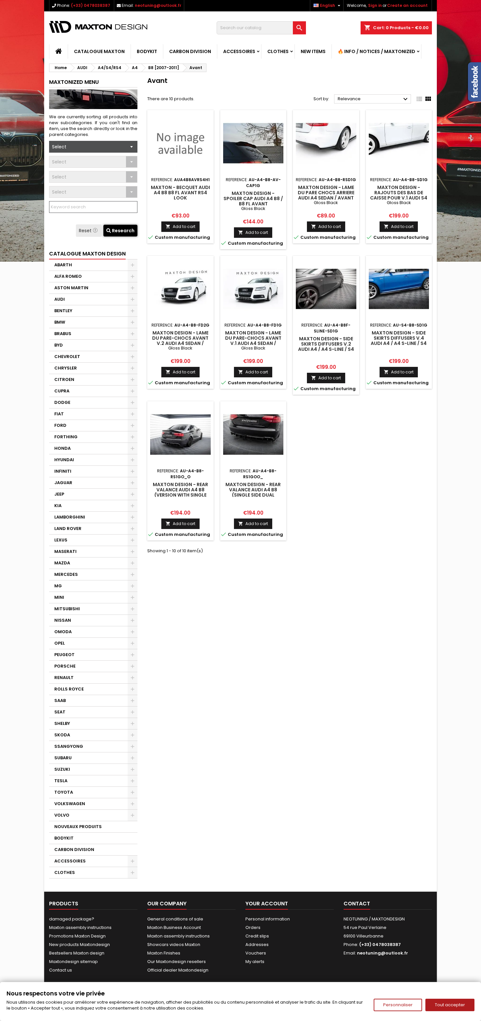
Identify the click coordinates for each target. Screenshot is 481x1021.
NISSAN (62, 620)
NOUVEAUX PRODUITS (78, 826)
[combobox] (93, 147)
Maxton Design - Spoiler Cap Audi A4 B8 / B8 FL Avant (253, 198)
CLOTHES (278, 51)
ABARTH (63, 265)
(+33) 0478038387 (90, 5)
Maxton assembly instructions (80, 927)
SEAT (59, 712)
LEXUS (60, 540)
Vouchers (255, 953)
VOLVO (61, 815)
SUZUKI (62, 769)
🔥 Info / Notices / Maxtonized (376, 51)
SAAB (60, 700)
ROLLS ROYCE (69, 689)
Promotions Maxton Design (77, 936)
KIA (58, 505)
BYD (58, 345)
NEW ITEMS (313, 51)
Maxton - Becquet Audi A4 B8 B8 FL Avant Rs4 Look (180, 192)
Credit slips (257, 936)
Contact (357, 903)
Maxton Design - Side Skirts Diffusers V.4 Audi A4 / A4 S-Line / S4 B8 (399, 341)
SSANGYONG (68, 746)
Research (122, 230)
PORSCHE (65, 666)
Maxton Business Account (174, 927)
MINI (59, 597)
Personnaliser (398, 1005)
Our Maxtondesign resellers (176, 961)
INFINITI (62, 471)
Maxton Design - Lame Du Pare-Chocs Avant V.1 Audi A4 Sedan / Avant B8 (253, 341)
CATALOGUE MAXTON (99, 51)
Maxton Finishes (163, 953)
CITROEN (64, 379)
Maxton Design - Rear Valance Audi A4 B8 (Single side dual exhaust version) (253, 492)
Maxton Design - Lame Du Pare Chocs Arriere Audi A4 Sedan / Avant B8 (326, 195)
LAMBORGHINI (69, 517)
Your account (266, 903)
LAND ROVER (67, 528)
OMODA (63, 632)
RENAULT (64, 677)
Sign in (375, 5)
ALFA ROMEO (68, 276)
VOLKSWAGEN (69, 804)
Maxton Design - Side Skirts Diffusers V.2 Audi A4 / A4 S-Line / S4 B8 (326, 346)
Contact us (60, 970)
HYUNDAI (64, 460)
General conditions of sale (175, 919)
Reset (86, 230)
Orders (252, 927)
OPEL (59, 643)
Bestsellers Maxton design (76, 953)
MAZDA (62, 563)
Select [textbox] (59, 146)
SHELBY (62, 723)
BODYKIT (147, 51)
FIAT (59, 414)
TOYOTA (63, 792)
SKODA (62, 735)
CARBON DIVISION (190, 51)
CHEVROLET (67, 356)
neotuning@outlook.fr (158, 5)
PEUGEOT (64, 655)
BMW (59, 322)
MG (58, 586)
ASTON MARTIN (71, 288)
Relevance (373, 99)
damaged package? (71, 919)
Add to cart (180, 226)
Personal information (267, 919)
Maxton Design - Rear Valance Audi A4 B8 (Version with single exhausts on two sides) (180, 495)
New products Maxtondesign (79, 944)
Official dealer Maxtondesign (177, 970)
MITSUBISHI (67, 609)
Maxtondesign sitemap (73, 961)
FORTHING (66, 437)
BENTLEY (63, 311)
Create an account (407, 5)
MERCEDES (66, 574)
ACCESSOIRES (239, 51)
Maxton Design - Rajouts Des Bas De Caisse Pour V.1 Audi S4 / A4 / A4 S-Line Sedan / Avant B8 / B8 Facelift (398, 198)
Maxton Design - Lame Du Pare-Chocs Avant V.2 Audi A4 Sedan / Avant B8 (180, 341)
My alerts (254, 961)
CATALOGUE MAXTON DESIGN (87, 253)
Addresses (257, 944)
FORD (60, 425)
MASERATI (65, 551)
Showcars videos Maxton (173, 944)
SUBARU (63, 758)
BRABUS (62, 334)
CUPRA (61, 391)
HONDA (62, 448)
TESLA (60, 781)
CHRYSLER (65, 368)
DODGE (62, 402)
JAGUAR (63, 483)
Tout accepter (450, 1005)
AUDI (59, 299)
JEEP (59, 494)
